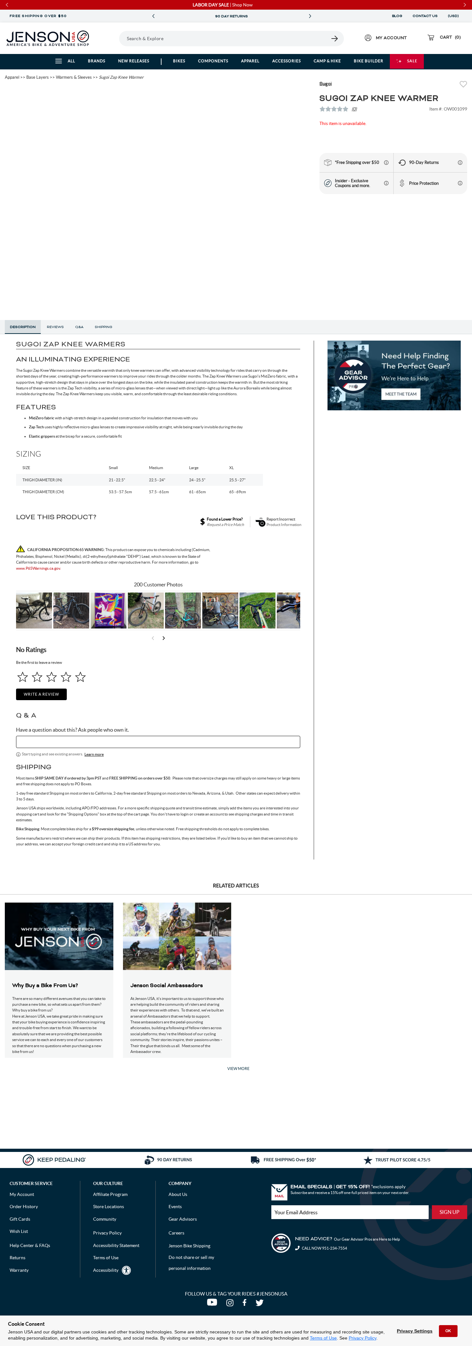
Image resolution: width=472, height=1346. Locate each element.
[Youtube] (213, 1304)
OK (448, 1331)
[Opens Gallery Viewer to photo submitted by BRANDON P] (109, 610)
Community (104, 1219)
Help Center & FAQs (30, 1245)
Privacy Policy (362, 1338)
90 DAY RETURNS (231, 16)
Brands (96, 61)
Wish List (19, 1231)
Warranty (19, 1270)
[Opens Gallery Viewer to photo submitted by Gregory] (257, 610)
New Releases (133, 61)
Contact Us (425, 16)
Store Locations (108, 1206)
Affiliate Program (110, 1194)
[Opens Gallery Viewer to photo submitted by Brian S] (183, 610)
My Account (22, 1194)
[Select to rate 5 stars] (80, 676)
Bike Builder (368, 61)
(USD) (454, 16)
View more (238, 1068)
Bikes (179, 61)
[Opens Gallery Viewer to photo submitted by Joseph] (146, 610)
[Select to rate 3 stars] (51, 676)
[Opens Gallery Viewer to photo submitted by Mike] (220, 610)
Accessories (286, 61)
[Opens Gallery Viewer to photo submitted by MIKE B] (71, 610)
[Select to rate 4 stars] (66, 676)
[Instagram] (231, 1304)
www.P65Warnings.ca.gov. (38, 568)
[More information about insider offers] (386, 183)
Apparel (250, 61)
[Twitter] (260, 1304)
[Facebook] (245, 1304)
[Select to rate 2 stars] (37, 676)
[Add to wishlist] (463, 85)
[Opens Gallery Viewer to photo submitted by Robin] (295, 610)
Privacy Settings (415, 1330)
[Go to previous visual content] (153, 638)
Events (175, 1206)
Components (213, 61)
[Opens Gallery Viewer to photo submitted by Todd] (34, 610)
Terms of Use (323, 1338)
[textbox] (158, 742)
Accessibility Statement (116, 1245)
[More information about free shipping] (386, 162)
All (71, 61)
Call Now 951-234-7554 (324, 1248)
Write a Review (41, 694)
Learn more (94, 754)
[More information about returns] (460, 162)
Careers (176, 1232)
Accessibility (105, 1270)
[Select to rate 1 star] (22, 676)
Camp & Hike (327, 61)
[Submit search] (335, 38)
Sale (412, 61)
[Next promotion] (310, 16)
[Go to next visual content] (164, 638)
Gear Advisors (183, 1219)
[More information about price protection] (460, 183)
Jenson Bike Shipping (189, 1245)
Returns (17, 1257)
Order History (24, 1206)
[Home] (47, 38)
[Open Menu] (111, 38)
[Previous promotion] (153, 16)
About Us (178, 1194)
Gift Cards (20, 1219)
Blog (397, 16)
